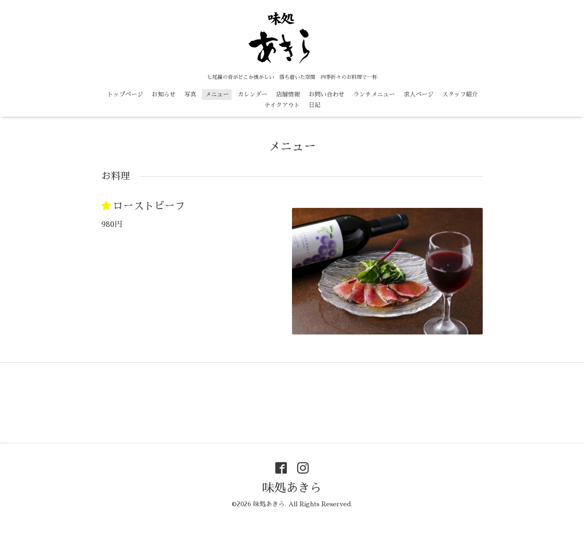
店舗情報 (288, 94)
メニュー (217, 94)
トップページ (125, 94)
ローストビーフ (149, 206)
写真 (190, 94)
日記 (315, 105)
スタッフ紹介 (460, 94)
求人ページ (418, 94)
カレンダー (252, 94)
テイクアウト (282, 105)
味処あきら (292, 488)
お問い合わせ (326, 94)
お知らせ (164, 94)
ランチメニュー (374, 94)
